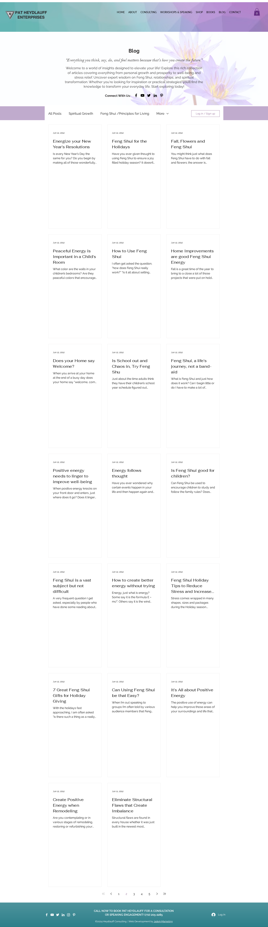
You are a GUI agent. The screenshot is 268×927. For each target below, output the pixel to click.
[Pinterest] (161, 95)
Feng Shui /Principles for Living (124, 113)
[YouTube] (142, 95)
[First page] (103, 893)
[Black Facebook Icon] (136, 95)
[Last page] (164, 893)
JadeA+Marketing (163, 921)
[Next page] (157, 893)
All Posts (54, 113)
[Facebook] (47, 915)
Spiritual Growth (81, 113)
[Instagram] (69, 915)
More (160, 113)
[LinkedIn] (155, 95)
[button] (257, 12)
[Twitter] (149, 95)
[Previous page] (111, 893)
